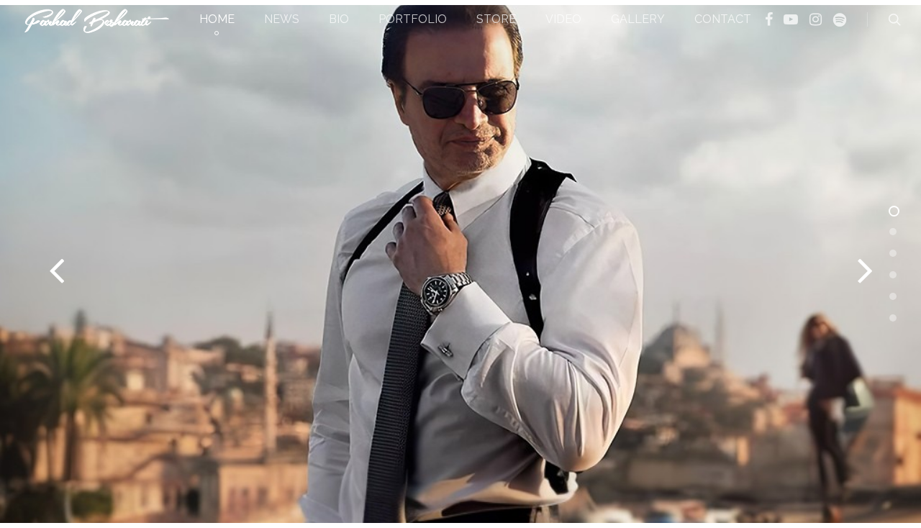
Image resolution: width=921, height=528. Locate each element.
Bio (339, 19)
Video (563, 19)
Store (496, 19)
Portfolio (412, 19)
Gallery (638, 19)
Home (217, 19)
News (281, 19)
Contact (722, 19)
